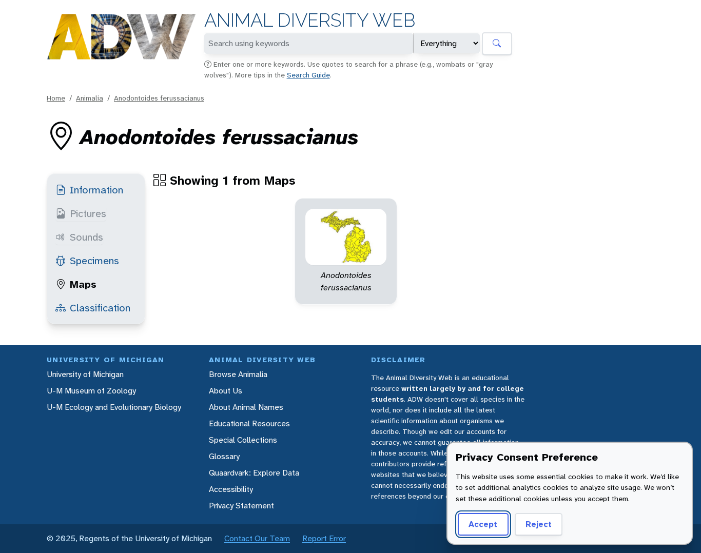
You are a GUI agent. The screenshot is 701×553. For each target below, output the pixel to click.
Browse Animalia (238, 374)
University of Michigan (85, 374)
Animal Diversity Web (309, 20)
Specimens (94, 260)
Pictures (88, 213)
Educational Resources (249, 423)
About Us (225, 390)
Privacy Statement (241, 505)
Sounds (86, 237)
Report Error (324, 538)
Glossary (224, 456)
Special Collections (243, 439)
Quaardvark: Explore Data (254, 472)
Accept (483, 524)
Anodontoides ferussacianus (159, 98)
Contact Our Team (257, 538)
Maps (83, 284)
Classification (100, 307)
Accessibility (231, 489)
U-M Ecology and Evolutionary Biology (114, 407)
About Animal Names (246, 407)
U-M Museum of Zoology (91, 390)
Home (56, 98)
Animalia (89, 98)
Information (96, 189)
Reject (538, 524)
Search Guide (308, 75)
